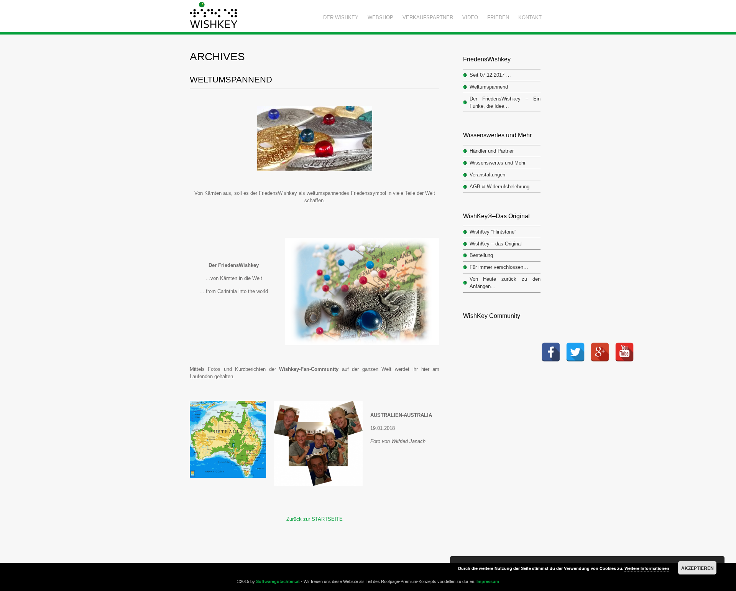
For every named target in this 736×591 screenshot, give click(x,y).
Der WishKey (340, 17)
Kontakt (530, 17)
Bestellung (481, 255)
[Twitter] (575, 344)
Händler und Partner (492, 151)
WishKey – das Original (496, 244)
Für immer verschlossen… (499, 267)
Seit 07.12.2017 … (490, 75)
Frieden (498, 17)
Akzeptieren (697, 568)
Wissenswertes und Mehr (498, 163)
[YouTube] (624, 344)
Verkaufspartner (427, 17)
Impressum (487, 581)
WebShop (380, 17)
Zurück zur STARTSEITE (314, 519)
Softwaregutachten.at (278, 581)
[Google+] (599, 344)
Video (470, 17)
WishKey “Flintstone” (493, 232)
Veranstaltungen (487, 175)
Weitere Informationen (646, 568)
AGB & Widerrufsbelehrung (499, 186)
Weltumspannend (231, 79)
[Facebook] (550, 344)
